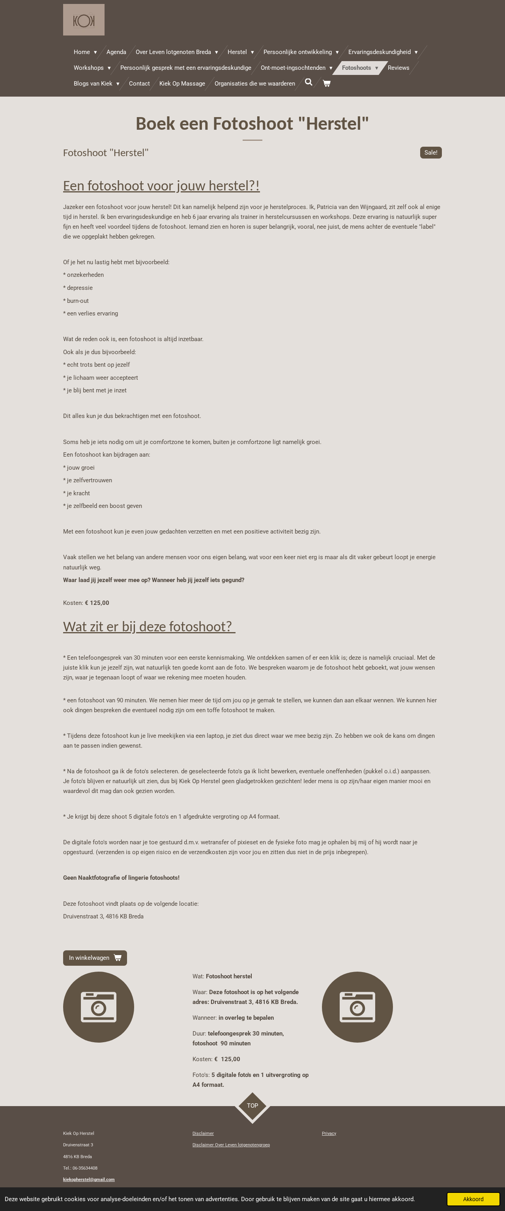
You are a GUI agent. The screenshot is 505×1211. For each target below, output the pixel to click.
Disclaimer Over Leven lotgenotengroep (231, 1145)
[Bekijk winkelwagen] (326, 84)
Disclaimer (203, 1133)
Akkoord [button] (473, 1199)
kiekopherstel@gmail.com (89, 1179)
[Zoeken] (309, 82)
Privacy (329, 1133)
